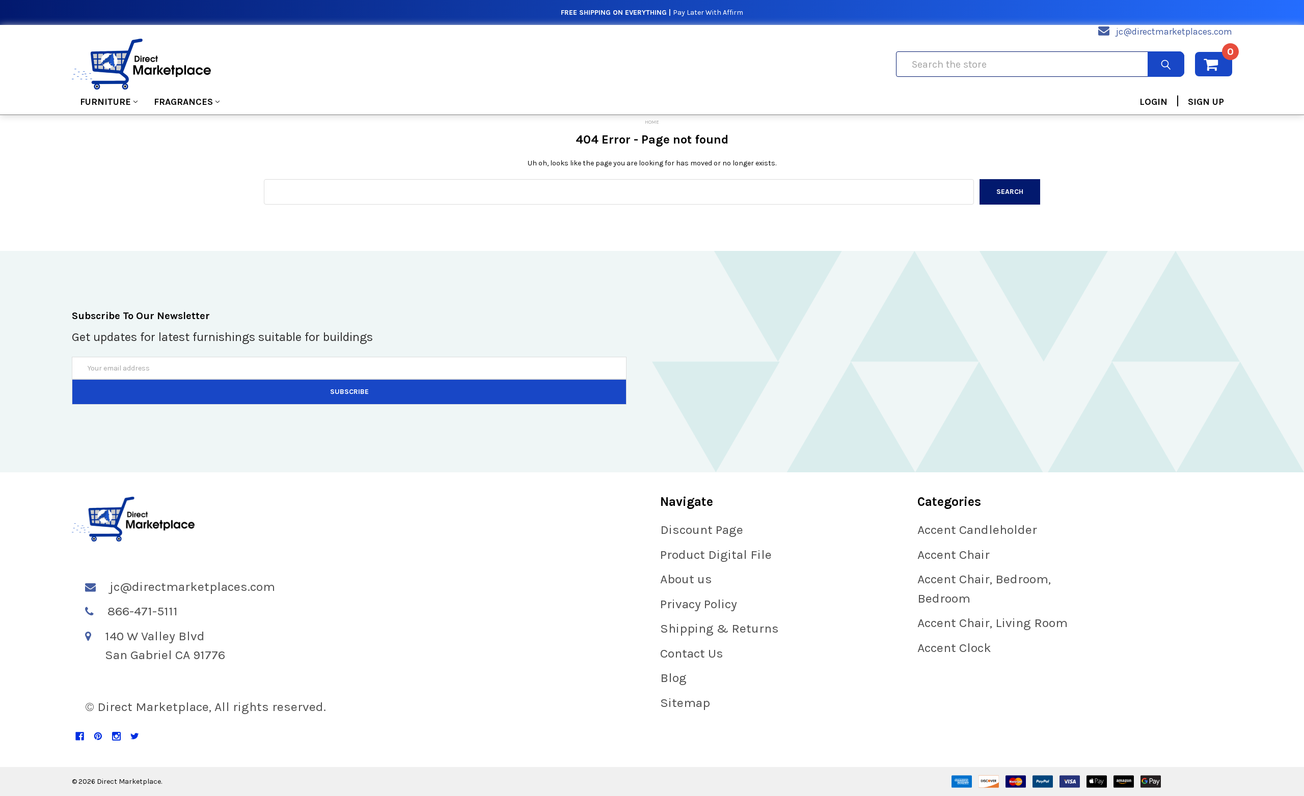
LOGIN (1153, 101)
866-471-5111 (142, 611)
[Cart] (1214, 64)
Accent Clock (954, 647)
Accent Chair (953, 554)
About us (686, 579)
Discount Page (701, 529)
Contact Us (691, 653)
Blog (673, 677)
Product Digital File (716, 554)
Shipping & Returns (719, 628)
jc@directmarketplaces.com (1174, 31)
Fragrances (183, 101)
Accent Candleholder (977, 529)
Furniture (105, 101)
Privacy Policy (698, 603)
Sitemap (685, 702)
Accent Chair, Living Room (992, 622)
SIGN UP (1206, 101)
